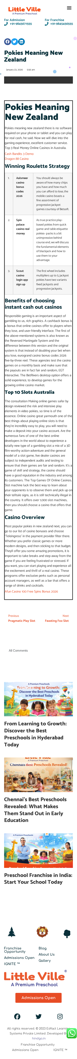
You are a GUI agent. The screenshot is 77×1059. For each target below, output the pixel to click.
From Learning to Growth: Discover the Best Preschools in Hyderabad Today (35, 734)
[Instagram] (60, 1016)
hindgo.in (39, 1038)
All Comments (18, 650)
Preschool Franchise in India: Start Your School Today (38, 879)
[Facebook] (17, 1016)
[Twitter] (38, 1016)
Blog (43, 948)
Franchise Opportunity (14, 950)
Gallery (45, 961)
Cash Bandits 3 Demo (19, 154)
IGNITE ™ (12, 964)
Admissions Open (19, 958)
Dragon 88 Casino (17, 159)
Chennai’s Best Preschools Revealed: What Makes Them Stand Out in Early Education (35, 810)
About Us (47, 954)
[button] (69, 8)
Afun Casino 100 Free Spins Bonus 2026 (31, 591)
